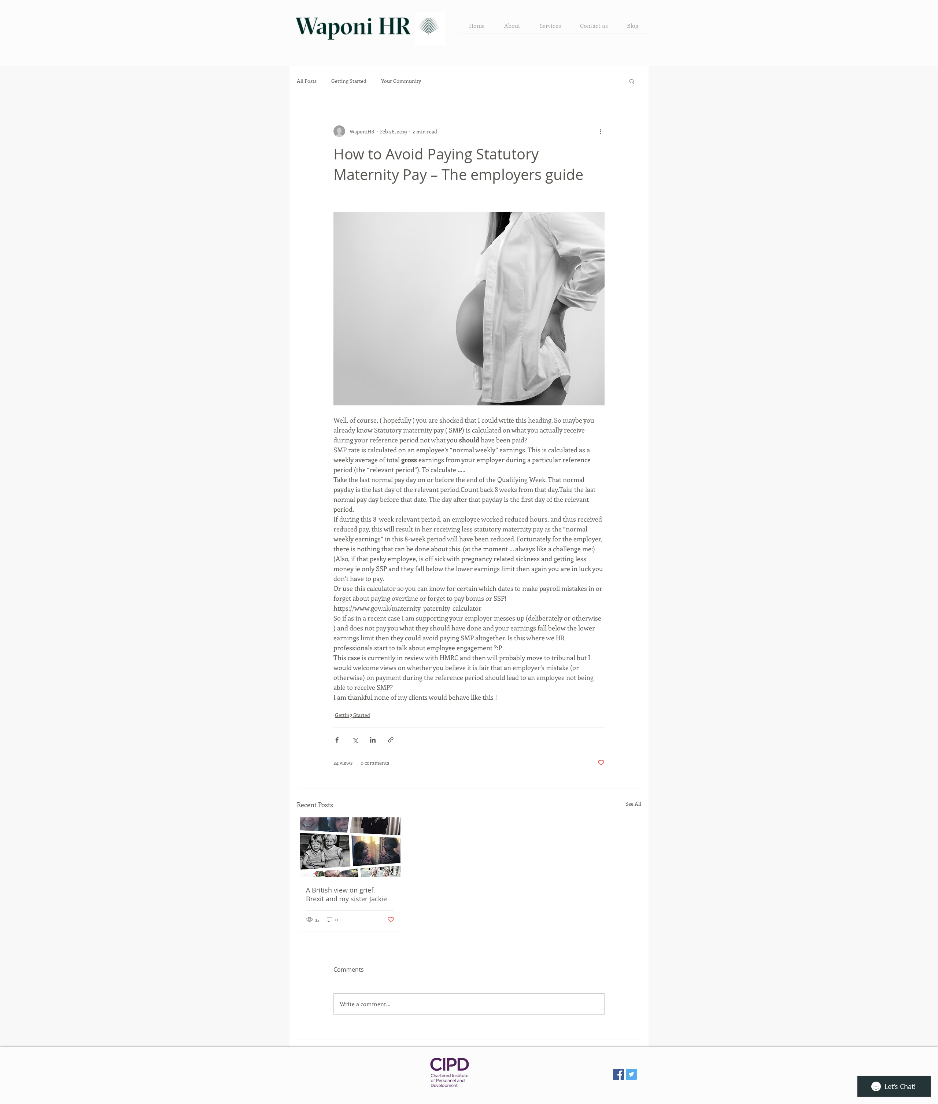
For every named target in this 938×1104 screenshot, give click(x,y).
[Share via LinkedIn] (372, 739)
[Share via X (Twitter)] (354, 739)
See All (633, 803)
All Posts (307, 80)
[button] (631, 81)
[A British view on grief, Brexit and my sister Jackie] (350, 847)
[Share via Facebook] (336, 739)
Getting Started (348, 80)
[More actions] (600, 131)
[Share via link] (390, 739)
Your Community (401, 80)
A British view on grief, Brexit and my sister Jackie (346, 894)
